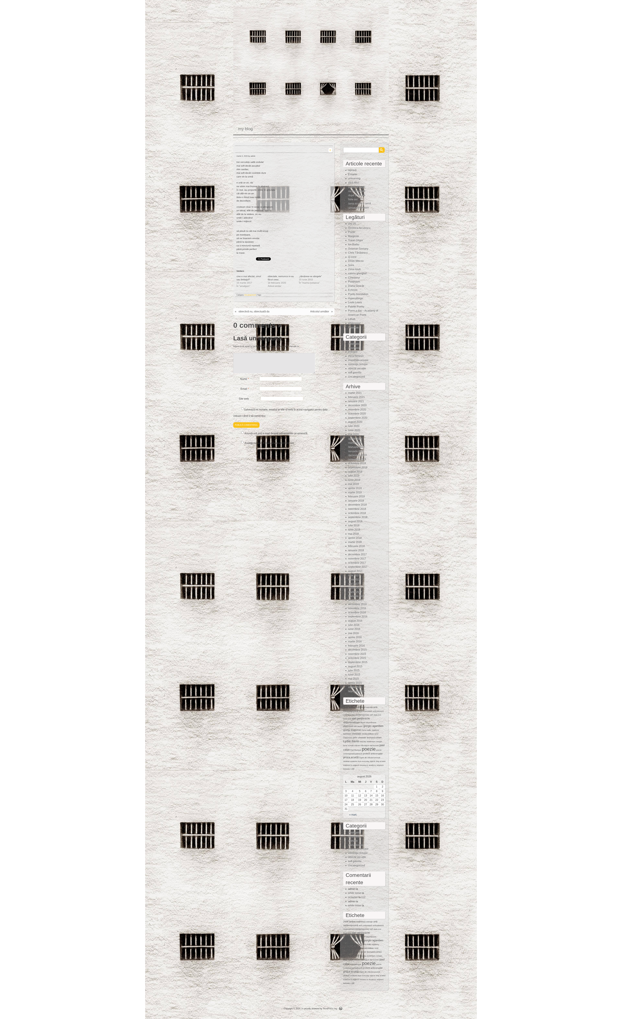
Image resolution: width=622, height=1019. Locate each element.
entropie (352, 351)
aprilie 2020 (355, 438)
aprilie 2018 (355, 538)
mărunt (357, 745)
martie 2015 (355, 687)
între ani (352, 199)
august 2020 (355, 421)
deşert (362, 722)
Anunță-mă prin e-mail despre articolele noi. (269, 443)
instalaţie (356, 733)
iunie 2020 (354, 430)
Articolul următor (319, 311)
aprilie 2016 (355, 637)
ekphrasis (348, 726)
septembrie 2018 (357, 517)
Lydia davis (351, 741)
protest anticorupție (373, 753)
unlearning (354, 178)
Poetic (351, 232)
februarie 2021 (356, 397)
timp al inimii (380, 761)
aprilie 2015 (355, 683)
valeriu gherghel (357, 273)
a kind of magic (356, 186)
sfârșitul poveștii (373, 758)
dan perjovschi (361, 718)
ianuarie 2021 (356, 401)
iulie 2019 (353, 475)
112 (363, 897)
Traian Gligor (355, 240)
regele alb (363, 758)
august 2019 (355, 471)
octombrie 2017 (357, 562)
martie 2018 (355, 542)
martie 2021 (355, 393)
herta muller (366, 730)
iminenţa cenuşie (358, 364)
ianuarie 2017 (356, 600)
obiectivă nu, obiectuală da (254, 311)
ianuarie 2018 (356, 550)
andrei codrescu (357, 707)
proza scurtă (350, 757)
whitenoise (354, 323)
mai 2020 (353, 434)
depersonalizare (351, 722)
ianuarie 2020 (356, 451)
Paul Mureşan (355, 750)
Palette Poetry (356, 306)
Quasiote (353, 327)
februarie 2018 (356, 546)
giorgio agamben (373, 726)
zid (352, 768)
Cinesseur (354, 277)
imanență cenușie (358, 360)
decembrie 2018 (357, 504)
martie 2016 (355, 641)
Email (245, 388)
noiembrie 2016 (357, 608)
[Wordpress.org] (340, 1009)
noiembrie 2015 (357, 654)
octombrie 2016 (357, 612)
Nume (244, 379)
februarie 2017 (356, 595)
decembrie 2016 (357, 604)
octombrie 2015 (357, 658)
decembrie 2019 (357, 455)
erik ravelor (358, 726)
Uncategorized (250, 295)
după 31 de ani (356, 195)
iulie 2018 (353, 525)
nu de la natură (356, 191)
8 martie (352, 174)
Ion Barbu (353, 244)
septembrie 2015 (357, 662)
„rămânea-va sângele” (310, 276)
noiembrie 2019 (357, 459)
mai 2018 (353, 533)
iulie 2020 (353, 426)
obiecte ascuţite (357, 368)
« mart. (353, 814)
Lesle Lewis (355, 302)
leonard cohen (374, 737)
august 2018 (355, 521)
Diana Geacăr (356, 286)
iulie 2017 (353, 575)
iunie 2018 (354, 529)
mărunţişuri (364, 745)
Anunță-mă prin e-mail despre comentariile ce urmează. (276, 433)
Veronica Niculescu (359, 228)
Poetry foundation (358, 294)
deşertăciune (371, 722)
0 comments (254, 325)
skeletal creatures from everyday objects (359, 761)
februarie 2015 (356, 691)
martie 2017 (355, 591)
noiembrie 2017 (357, 558)
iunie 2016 (354, 629)
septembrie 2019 (357, 467)
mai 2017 (353, 583)
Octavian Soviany (358, 248)
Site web (244, 398)
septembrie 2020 (357, 417)
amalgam (353, 343)
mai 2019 (353, 484)
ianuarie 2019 (356, 500)
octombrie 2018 (357, 513)
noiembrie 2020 (357, 409)
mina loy (363, 742)
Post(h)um (354, 281)
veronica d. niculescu (367, 765)
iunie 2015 (354, 674)
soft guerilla (354, 372)
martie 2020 (355, 442)
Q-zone (352, 257)
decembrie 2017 (357, 554)
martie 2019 (355, 492)
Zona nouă (354, 269)
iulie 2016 (353, 625)
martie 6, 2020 (242, 156)
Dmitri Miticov (356, 261)
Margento (353, 236)
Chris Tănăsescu (358, 252)
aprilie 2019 (355, 488)
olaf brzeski (374, 745)
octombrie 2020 (357, 413)
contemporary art (364, 714)
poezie (369, 749)
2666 (345, 707)
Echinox (352, 290)
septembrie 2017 (357, 566)
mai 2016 (353, 633)
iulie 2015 (353, 670)
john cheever (359, 737)
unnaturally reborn (358, 207)
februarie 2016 (356, 645)
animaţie (369, 707)
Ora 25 (352, 223)
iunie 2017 (354, 579)
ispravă (352, 170)
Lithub (351, 319)
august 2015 (355, 666)
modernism (371, 742)
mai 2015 (353, 678)
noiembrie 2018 (357, 509)
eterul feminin (356, 356)
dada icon (377, 715)
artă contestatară (365, 711)
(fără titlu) (353, 182)
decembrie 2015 (357, 649)
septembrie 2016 (357, 616)
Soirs (351, 265)
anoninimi (353, 347)
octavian (353, 897)
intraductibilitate (368, 734)
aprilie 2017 (355, 587)
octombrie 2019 (357, 463)
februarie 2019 (356, 496)
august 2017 (355, 571)
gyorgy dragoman (352, 730)
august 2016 (355, 620)
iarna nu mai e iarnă (359, 203)
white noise (354, 893)
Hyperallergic (355, 298)
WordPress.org (330, 1008)
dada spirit (347, 719)
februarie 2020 (356, 446)
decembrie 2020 (357, 405)
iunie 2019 (354, 480)
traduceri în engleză (351, 765)
